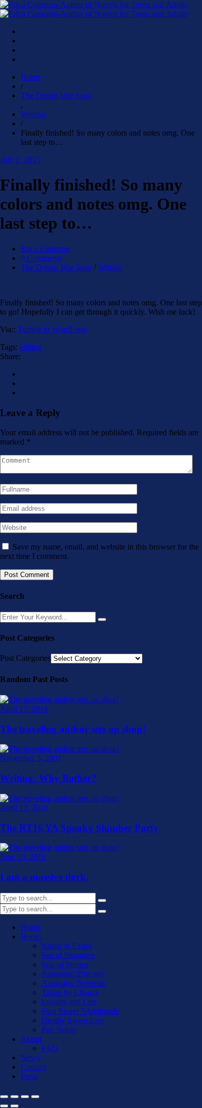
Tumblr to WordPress (52, 329)
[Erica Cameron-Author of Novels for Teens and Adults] (93, 9)
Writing (110, 267)
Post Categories (25, 658)
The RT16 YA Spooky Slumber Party (79, 827)
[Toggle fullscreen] (14, 1096)
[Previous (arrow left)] (4, 1105)
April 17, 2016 (24, 708)
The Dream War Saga (56, 267)
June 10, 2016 (23, 856)
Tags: (9, 347)
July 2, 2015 (20, 159)
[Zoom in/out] (4, 1096)
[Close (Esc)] (35, 1096)
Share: (10, 356)
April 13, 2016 (24, 807)
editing (31, 347)
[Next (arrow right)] (14, 1105)
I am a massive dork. (44, 876)
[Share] (25, 1096)
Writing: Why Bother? (48, 778)
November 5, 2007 (31, 758)
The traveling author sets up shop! (73, 728)
